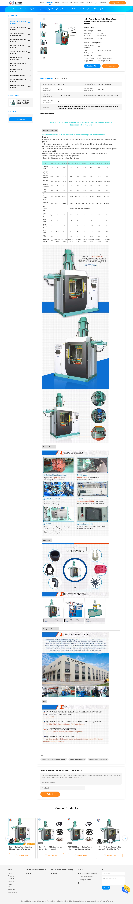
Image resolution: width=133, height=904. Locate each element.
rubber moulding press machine (98, 759)
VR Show (11, 879)
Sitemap (10, 887)
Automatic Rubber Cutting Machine (20, 80)
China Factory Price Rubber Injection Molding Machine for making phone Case (79, 849)
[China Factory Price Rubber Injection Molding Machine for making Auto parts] (51, 831)
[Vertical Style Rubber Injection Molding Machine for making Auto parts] (21, 831)
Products (11, 876)
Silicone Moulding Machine (77, 759)
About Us (11, 881)
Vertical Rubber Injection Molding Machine (62, 871)
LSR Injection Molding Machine (20, 86)
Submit (50, 794)
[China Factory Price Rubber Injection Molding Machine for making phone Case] (80, 831)
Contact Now (21, 119)
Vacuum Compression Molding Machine (20, 34)
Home (10, 873)
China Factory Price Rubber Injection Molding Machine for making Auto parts (49, 849)
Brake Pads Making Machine (20, 70)
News (10, 884)
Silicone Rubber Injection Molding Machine (53, 759)
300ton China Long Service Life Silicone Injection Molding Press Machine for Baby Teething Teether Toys (24, 102)
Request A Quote (117, 3)
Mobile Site (11, 889)
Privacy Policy (12, 892)
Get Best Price (92, 66)
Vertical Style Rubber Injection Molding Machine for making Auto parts (21, 849)
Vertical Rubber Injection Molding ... (20, 28)
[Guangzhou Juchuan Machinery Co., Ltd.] (15, 3)
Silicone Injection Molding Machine (20, 52)
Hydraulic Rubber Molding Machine (20, 64)
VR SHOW (89, 2)
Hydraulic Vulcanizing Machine (20, 46)
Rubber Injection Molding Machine (20, 40)
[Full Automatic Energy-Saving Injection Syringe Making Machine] (110, 831)
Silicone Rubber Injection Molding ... (20, 22)
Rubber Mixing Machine (20, 75)
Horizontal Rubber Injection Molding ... (20, 58)
